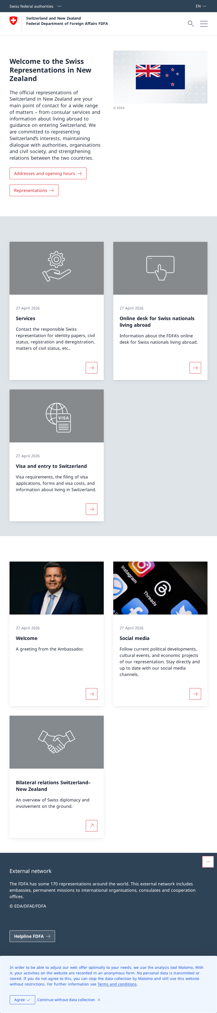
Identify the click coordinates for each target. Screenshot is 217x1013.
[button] (208, 862)
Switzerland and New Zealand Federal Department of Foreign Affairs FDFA (67, 21)
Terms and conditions (117, 984)
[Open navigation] (204, 23)
